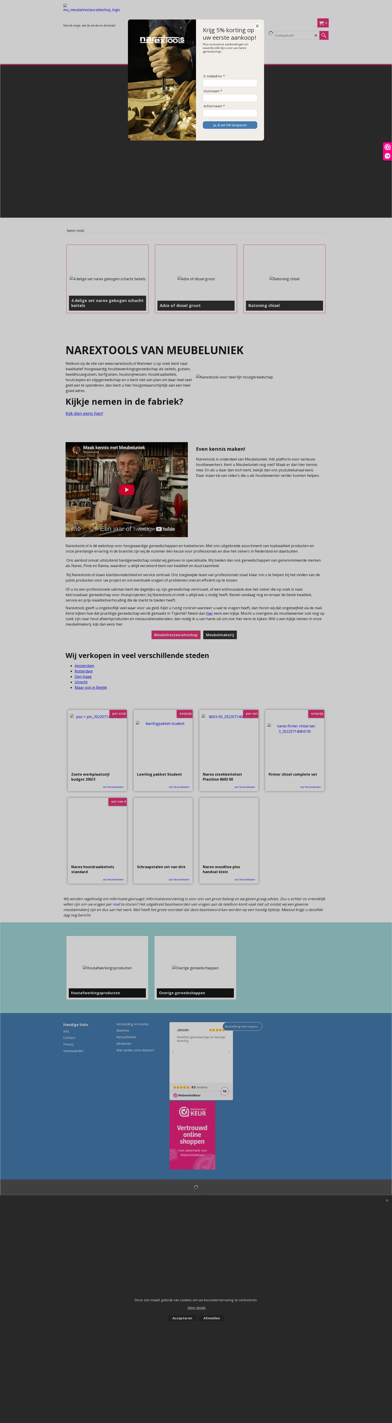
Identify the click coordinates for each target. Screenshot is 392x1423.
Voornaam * (212, 91)
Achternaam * (214, 106)
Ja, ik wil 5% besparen (230, 125)
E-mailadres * (214, 76)
